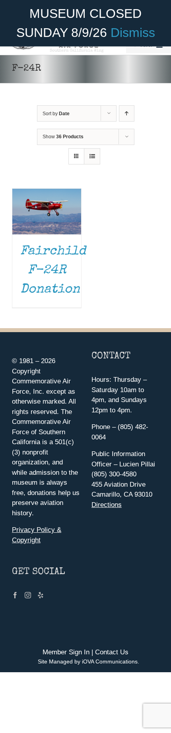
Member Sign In (66, 652)
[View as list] (92, 156)
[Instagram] (28, 595)
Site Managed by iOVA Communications (88, 661)
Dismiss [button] (133, 32)
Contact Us (111, 652)
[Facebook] (15, 595)
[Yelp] (40, 595)
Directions (106, 505)
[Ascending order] (126, 113)
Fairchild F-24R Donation (53, 270)
